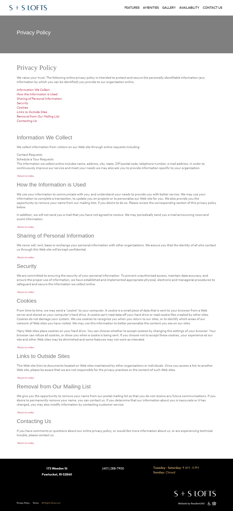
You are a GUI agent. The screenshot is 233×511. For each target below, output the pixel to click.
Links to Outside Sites (32, 112)
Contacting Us (27, 121)
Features (132, 7)
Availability (189, 7)
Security (22, 103)
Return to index (25, 175)
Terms (36, 502)
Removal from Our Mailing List (38, 116)
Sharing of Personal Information (39, 98)
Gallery (169, 7)
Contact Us (212, 7)
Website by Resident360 (191, 503)
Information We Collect (33, 90)
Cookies (22, 107)
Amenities (151, 7)
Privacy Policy (23, 502)
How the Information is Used (37, 94)
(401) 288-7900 (113, 468)
